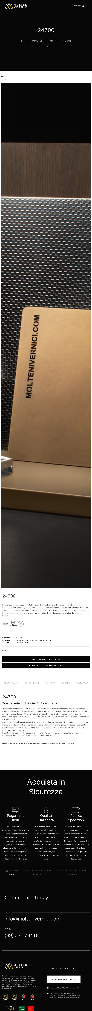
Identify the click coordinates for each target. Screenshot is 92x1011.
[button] (79, 5)
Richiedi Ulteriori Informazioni (46, 659)
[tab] (10, 682)
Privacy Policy (59, 993)
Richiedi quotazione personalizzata (46, 665)
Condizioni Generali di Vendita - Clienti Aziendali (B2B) (72, 872)
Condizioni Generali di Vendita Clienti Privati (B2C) (37, 872)
